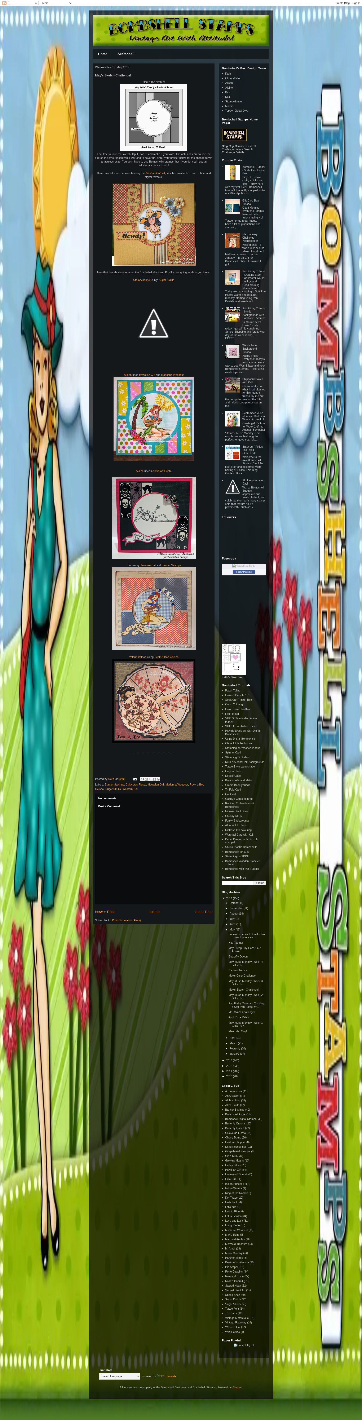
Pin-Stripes (232, 1267)
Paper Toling (232, 690)
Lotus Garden (233, 1216)
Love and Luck (234, 1220)
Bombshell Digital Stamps (241, 1118)
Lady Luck (231, 1202)
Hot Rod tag (236, 942)
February (235, 1048)
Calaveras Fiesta (161, 471)
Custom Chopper (235, 1142)
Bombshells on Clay (237, 851)
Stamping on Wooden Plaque (242, 747)
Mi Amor (230, 1248)
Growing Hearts (234, 1160)
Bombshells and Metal (238, 780)
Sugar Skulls (166, 280)
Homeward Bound (236, 1174)
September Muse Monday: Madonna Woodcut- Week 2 (253, 416)
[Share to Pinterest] (158, 779)
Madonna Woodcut (172, 374)
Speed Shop (232, 1294)
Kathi (111, 778)
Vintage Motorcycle (237, 1317)
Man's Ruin (232, 1234)
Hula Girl (230, 1179)
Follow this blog (244, 572)
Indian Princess (234, 1183)
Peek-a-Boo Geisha (237, 1262)
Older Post (203, 912)
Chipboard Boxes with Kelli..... (252, 380)
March (234, 1043)
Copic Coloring (234, 704)
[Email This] (142, 779)
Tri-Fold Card (233, 789)
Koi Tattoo (231, 1197)
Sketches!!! (127, 54)
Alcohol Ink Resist (236, 825)
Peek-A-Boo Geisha (166, 657)
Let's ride (230, 1206)
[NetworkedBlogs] (243, 565)
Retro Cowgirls (234, 1271)
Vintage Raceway (235, 1322)
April (233, 1037)
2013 (229, 1060)
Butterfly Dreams (235, 1123)
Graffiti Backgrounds (237, 785)
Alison (128, 374)
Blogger (237, 1387)
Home (102, 54)
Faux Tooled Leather (237, 709)
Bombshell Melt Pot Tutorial (242, 868)
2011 (229, 1071)
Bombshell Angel (235, 1114)
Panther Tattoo (234, 1257)
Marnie (229, 106)
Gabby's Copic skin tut (239, 798)
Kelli (227, 96)
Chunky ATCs (233, 816)
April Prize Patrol (239, 1017)
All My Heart (232, 1100)
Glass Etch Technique (238, 743)
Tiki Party (231, 1313)
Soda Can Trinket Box (238, 699)
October (235, 902)
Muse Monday (233, 1253)
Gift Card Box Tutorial (250, 202)
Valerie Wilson (137, 657)
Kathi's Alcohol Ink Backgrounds (244, 762)
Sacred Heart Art (235, 1290)
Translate (170, 1376)
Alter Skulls (232, 1105)
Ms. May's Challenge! (242, 1012)
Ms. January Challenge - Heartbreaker (250, 237)
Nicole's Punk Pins (236, 811)
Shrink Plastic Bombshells (241, 847)
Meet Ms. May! (238, 1031)
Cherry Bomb (233, 1137)
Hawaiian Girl (147, 374)
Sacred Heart (233, 1285)
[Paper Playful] (244, 1345)
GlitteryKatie (232, 78)
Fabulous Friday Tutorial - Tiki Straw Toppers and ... (247, 936)
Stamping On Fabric (237, 757)
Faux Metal (232, 713)
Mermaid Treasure (236, 1244)
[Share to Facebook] (154, 779)
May (233, 929)
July (232, 918)
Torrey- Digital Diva (236, 110)
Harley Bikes (233, 1165)
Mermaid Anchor (235, 1239)
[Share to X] (150, 779)
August (234, 913)
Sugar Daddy (233, 1299)
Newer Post (105, 912)
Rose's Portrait (234, 1281)
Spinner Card (233, 752)
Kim (227, 92)
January (235, 1053)
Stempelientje (142, 280)
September (237, 908)
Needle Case (233, 775)
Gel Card (230, 794)
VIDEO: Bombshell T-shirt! (241, 726)
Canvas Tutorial (238, 970)
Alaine (140, 471)
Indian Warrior (233, 1188)
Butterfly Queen (238, 956)
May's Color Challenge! (242, 975)
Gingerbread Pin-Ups (237, 1151)
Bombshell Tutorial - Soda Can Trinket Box (253, 170)
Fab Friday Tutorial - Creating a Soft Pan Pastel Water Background (253, 276)
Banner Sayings (171, 565)
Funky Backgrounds (237, 820)
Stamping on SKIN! (237, 856)
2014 (229, 898)
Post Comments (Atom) (126, 920)
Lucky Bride (232, 1225)
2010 (229, 1076)
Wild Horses (232, 1331)
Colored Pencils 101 (237, 695)
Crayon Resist (233, 771)
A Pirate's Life (233, 1091)
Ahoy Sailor (232, 1095)
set (155, 173)
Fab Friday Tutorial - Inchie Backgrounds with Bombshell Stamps (253, 313)
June (233, 924)
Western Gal (130, 789)
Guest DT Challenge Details (239, 148)
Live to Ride (232, 1211)
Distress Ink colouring (238, 830)
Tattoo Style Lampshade (240, 766)
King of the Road (235, 1193)
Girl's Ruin (231, 1156)
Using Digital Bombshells (240, 738)
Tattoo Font (232, 1308)
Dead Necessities (236, 1146)
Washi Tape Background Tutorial (249, 348)
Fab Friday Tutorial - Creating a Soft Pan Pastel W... (246, 1005)
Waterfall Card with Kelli (239, 834)
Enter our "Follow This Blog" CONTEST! (252, 450)
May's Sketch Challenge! (244, 989)
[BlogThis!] (146, 779)
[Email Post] (135, 778)
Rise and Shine (234, 1276)
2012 (229, 1065)
